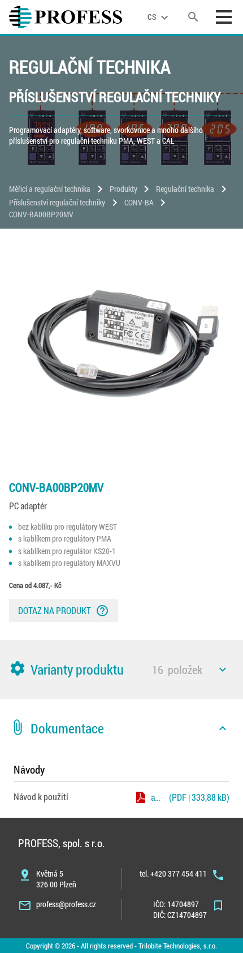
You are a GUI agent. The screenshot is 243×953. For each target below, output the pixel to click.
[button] (121, 669)
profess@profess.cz (66, 904)
